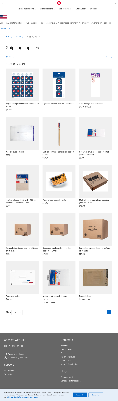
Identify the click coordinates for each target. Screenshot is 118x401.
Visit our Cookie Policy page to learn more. (22, 397)
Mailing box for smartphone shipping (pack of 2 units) (94, 201)
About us (64, 346)
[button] (28, 3)
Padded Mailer (85, 296)
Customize (96, 395)
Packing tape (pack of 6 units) (54, 200)
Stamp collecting (46, 9)
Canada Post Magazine (71, 381)
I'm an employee (68, 357)
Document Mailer (13, 296)
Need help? (9, 371)
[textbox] (17, 312)
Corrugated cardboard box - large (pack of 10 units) (95, 249)
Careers (64, 353)
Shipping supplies (22, 47)
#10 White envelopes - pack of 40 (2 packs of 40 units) (94, 153)
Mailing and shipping (26, 9)
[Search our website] (114, 2)
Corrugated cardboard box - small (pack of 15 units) (22, 249)
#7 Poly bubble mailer (15, 152)
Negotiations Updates (70, 364)
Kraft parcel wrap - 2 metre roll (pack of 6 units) (58, 153)
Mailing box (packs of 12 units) (55, 296)
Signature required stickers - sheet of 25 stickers (22, 105)
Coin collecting (65, 9)
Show (8, 312)
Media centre (66, 349)
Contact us (8, 374)
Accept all (79, 395)
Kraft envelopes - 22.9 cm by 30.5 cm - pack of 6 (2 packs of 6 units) (21, 201)
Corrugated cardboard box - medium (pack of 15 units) (57, 249)
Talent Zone (66, 360)
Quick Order (81, 9)
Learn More (5, 28)
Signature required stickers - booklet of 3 (58, 105)
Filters (11, 57)
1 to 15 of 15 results (15, 64)
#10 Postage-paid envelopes (91, 103)
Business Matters (68, 377)
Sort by (109, 57)
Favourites (93, 9)
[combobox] (17, 312)
